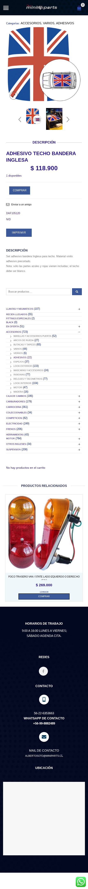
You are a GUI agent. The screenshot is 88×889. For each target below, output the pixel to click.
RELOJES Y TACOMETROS (28, 379)
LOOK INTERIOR (22, 383)
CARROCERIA (13, 407)
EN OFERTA (12, 326)
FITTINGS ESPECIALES (18, 318)
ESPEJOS (19, 361)
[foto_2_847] (54, 119)
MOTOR (18, 387)
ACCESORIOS (31, 23)
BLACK (9, 322)
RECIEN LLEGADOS (16, 314)
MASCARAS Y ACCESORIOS (28, 370)
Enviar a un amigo (21, 204)
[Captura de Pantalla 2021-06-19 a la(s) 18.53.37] (44, 64)
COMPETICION (14, 418)
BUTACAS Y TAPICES (25, 344)
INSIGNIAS (19, 374)
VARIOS (48, 23)
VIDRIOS (18, 353)
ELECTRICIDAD (14, 423)
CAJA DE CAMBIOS (16, 396)
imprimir (19, 232)
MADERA (18, 392)
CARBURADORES (15, 401)
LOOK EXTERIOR (23, 366)
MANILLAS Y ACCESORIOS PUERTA (32, 336)
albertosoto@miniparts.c (43, 755)
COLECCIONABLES (16, 412)
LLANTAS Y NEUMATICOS (19, 309)
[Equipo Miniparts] (81, 882)
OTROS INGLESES (16, 444)
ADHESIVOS (65, 23)
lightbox (14, 95)
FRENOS (11, 429)
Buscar (77, 291)
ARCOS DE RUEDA (24, 340)
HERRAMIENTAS (15, 434)
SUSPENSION (13, 449)
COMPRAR (19, 190)
